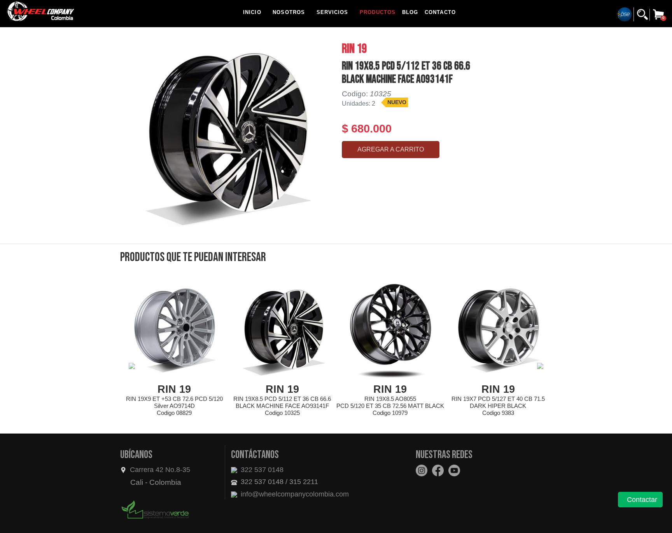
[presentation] (132, 366)
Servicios (332, 12)
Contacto (440, 12)
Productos (378, 12)
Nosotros (289, 12)
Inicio (252, 12)
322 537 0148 (261, 470)
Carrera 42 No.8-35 (160, 470)
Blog (410, 12)
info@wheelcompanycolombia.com (294, 494)
